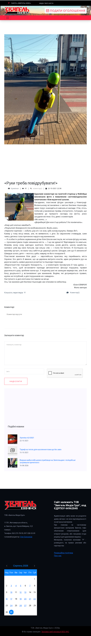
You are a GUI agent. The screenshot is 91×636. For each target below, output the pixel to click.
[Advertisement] (45, 160)
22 (34, 599)
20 (25, 599)
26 (20, 605)
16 (7, 599)
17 (11, 599)
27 (25, 605)
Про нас (57, 555)
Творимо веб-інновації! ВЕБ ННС (55, 632)
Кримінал (15, 188)
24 (11, 605)
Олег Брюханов (26, 537)
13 (25, 592)
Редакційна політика (63, 552)
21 (30, 599)
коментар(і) (37, 188)
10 (11, 592)
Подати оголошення (67, 11)
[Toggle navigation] (7, 17)
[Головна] (17, 10)
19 (21, 599)
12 (21, 592)
